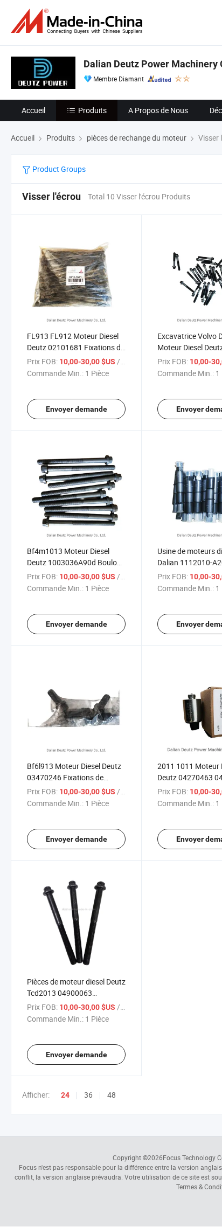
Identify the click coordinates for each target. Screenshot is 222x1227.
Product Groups (58, 169)
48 (111, 1095)
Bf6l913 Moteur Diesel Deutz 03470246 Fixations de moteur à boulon (74, 777)
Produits (92, 110)
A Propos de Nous (158, 110)
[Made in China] (79, 21)
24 (65, 1095)
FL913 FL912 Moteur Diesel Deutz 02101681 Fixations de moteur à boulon (75, 347)
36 (88, 1095)
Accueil (33, 110)
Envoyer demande (76, 409)
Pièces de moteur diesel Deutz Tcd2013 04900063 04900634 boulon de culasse (76, 992)
